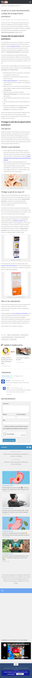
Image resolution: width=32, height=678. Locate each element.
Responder (8, 385)
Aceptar (20, 674)
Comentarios (8, 376)
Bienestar (4, 6)
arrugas (8, 335)
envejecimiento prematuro (7, 337)
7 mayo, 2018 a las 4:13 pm (17, 388)
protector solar (13, 339)
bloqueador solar (15, 335)
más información (10, 674)
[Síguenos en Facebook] (27, 447)
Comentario (6, 403)
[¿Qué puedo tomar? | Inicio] (5, 2)
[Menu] (30, 2)
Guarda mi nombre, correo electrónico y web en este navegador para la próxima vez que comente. (15, 427)
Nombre (5, 414)
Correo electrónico (21, 414)
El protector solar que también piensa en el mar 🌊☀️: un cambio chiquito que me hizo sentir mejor (15, 557)
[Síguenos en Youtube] (30, 447)
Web (4, 420)
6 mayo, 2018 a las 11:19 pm (18, 380)
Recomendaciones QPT (14, 6)
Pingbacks (18, 376)
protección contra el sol (20, 337)
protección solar (5, 339)
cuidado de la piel (24, 335)
